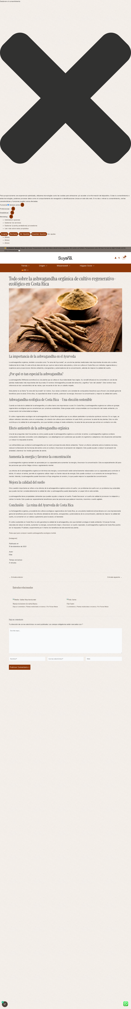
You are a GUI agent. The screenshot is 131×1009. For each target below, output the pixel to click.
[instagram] (13, 538)
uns (122, 248)
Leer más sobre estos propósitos (17, 228)
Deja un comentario (19, 606)
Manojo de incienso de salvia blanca (25, 603)
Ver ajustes (25, 234)
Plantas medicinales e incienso (36, 606)
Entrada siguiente (114, 577)
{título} (7, 237)
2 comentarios (71, 606)
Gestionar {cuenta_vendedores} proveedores (21, 226)
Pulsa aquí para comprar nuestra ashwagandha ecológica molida (32, 533)
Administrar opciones (12, 220)
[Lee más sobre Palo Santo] (71, 600)
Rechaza (13, 234)
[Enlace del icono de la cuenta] (115, 258)
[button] (65, 98)
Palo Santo (70, 603)
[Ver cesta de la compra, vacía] (124, 258)
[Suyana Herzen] (112, 258)
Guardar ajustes (39, 234)
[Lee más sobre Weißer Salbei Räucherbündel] (24, 600)
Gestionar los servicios (13, 223)
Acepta (4, 234)
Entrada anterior (16, 577)
